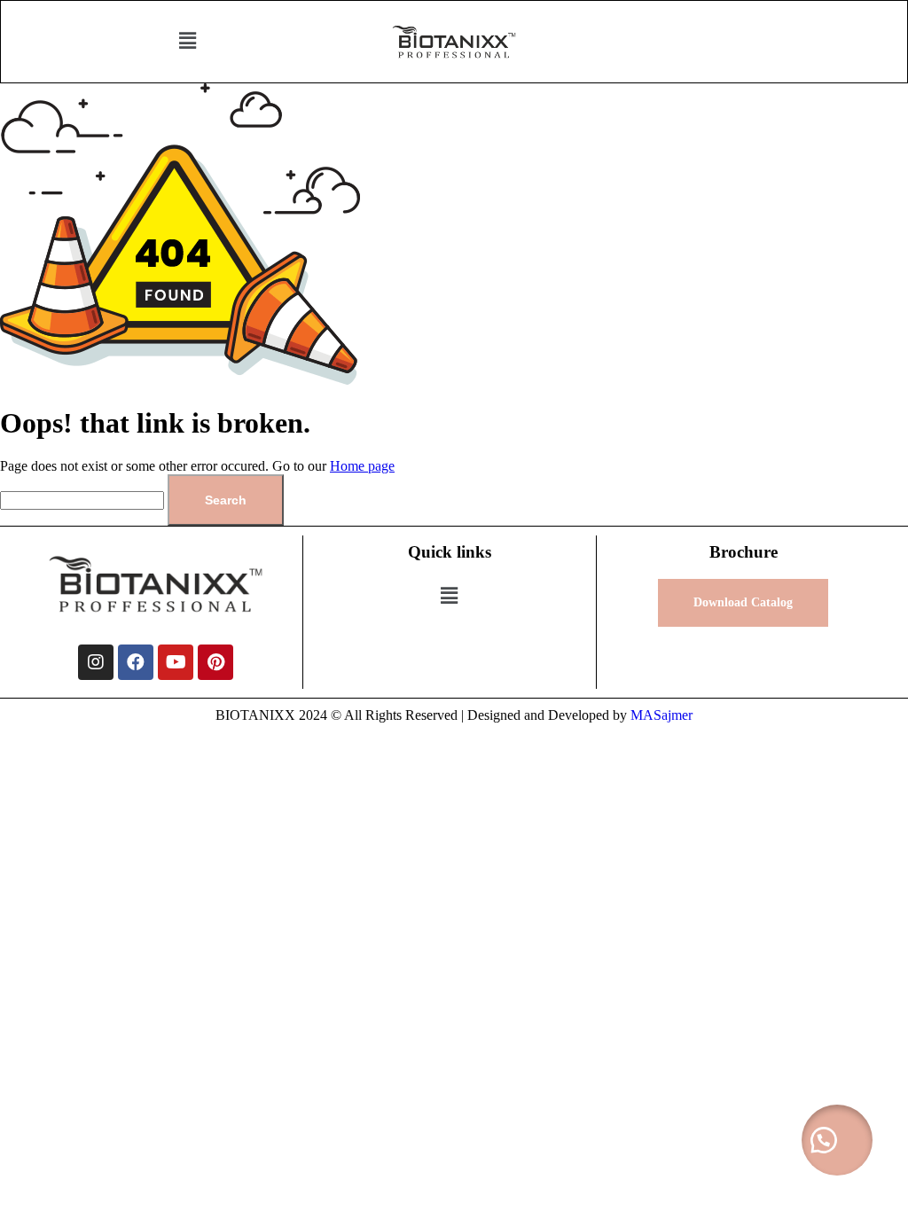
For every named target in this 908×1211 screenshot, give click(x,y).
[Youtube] (175, 662)
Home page (362, 465)
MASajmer (661, 715)
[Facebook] (135, 662)
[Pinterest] (215, 662)
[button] (187, 42)
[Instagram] (96, 662)
